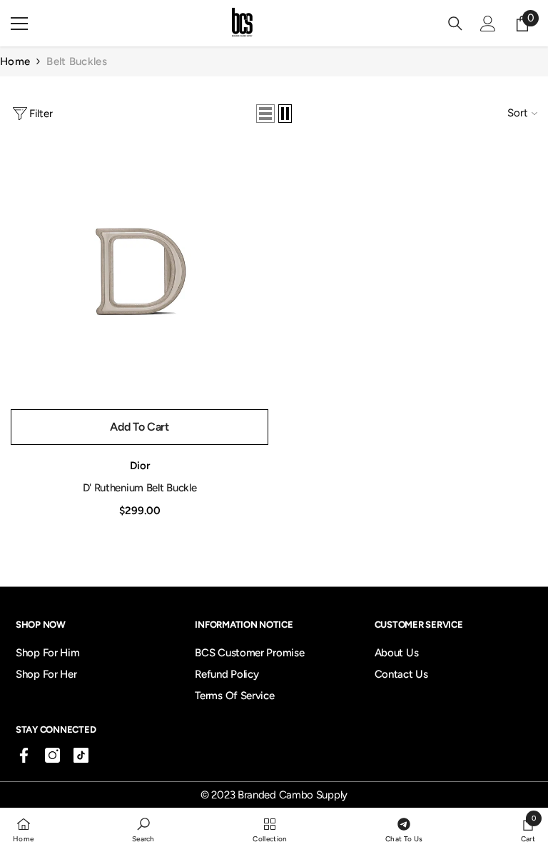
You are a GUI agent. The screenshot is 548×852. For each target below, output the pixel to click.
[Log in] (488, 23)
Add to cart (139, 426)
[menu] (19, 23)
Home (15, 61)
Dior (140, 465)
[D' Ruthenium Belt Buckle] (139, 273)
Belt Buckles (76, 61)
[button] (265, 113)
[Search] (455, 23)
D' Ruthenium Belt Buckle (140, 487)
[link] (143, 829)
